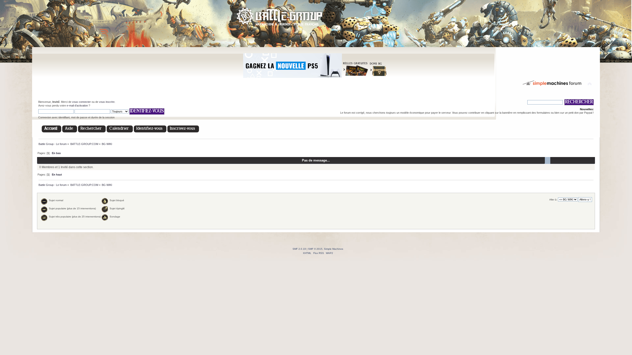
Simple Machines (333, 249)
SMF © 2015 (315, 249)
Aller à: (553, 199)
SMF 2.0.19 (299, 249)
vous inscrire (107, 101)
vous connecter (81, 101)
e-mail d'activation (77, 105)
